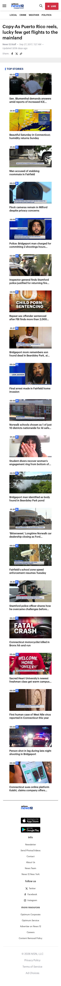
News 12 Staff (9, 44)
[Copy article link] (21, 53)
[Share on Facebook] (12, 53)
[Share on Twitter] (16, 53)
